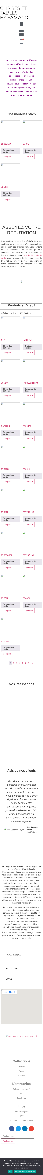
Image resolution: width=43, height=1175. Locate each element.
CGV (21, 1116)
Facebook (21, 1098)
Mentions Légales (21, 1111)
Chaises (21, 1066)
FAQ (21, 1093)
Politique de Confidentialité (21, 1120)
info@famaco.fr (22, 88)
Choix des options (7, 194)
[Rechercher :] (17, 1136)
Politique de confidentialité (25, 1171)
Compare (7, 156)
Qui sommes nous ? (21, 1089)
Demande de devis (8, 151)
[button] (21, 24)
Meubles (21, 1075)
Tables (21, 1071)
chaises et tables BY (14, 12)
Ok (10, 1171)
